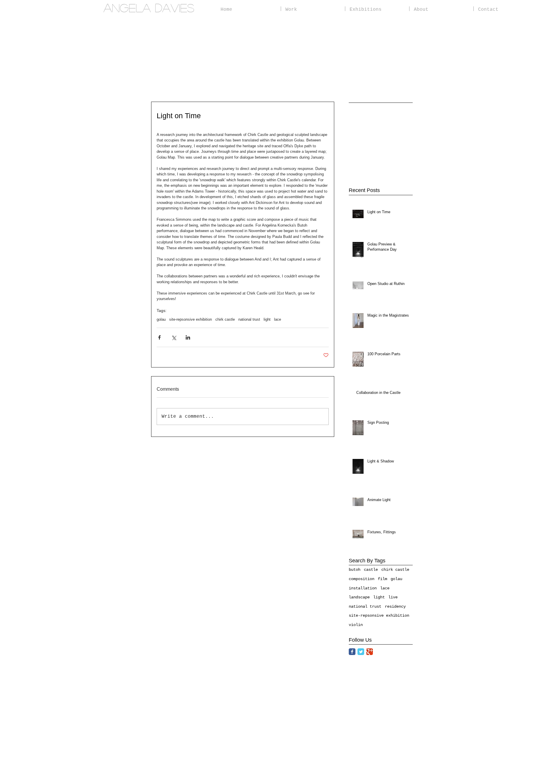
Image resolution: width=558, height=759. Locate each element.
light (267, 319)
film (382, 579)
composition (361, 579)
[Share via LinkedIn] (188, 337)
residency (395, 606)
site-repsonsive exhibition (190, 319)
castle (371, 569)
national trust (249, 319)
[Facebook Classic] (352, 651)
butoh (354, 569)
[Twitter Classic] (360, 651)
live (393, 597)
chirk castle (225, 319)
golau (161, 319)
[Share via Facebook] (159, 337)
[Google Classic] (369, 651)
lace (277, 319)
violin (356, 624)
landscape (359, 597)
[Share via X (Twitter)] (173, 337)
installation (363, 588)
